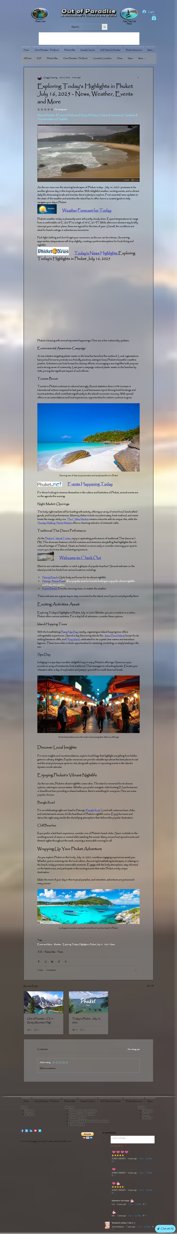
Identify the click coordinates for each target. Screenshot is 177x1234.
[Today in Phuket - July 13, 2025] (88, 1002)
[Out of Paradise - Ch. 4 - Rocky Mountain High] (43, 1002)
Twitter (145, 1114)
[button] (154, 17)
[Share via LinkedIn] (52, 961)
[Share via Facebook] (38, 961)
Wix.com (67, 1141)
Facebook (147, 1111)
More (140, 58)
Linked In (147, 1117)
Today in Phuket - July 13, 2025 (86, 1021)
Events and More (44, 944)
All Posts (27, 58)
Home (119, 58)
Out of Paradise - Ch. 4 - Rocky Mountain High (40, 1021)
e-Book (79, 1111)
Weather (57, 944)
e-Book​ (90, 1114)
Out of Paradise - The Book (75, 58)
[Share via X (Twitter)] (45, 961)
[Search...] (104, 27)
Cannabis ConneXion (102, 58)
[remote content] (88, 300)
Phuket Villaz (52, 58)
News (130, 58)
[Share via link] (59, 961)
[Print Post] (65, 961)
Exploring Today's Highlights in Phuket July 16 (83, 944)
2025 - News (109, 944)
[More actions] (138, 77)
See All (149, 985)
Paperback (90, 1111)
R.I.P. (39, 58)
